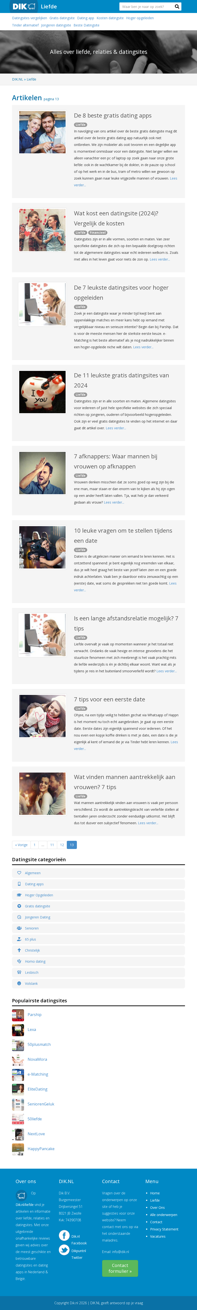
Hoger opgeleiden (140, 18)
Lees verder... (160, 259)
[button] (177, 6)
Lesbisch (31, 972)
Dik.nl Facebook (79, 1238)
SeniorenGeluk (41, 1104)
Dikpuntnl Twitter (78, 1252)
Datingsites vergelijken (29, 18)
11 (52, 844)
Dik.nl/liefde (25, 1204)
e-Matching (38, 1074)
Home (155, 1193)
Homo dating (34, 961)
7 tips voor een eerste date (109, 699)
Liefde (49, 6)
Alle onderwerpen (163, 1214)
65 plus (30, 939)
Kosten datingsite (110, 18)
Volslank (31, 983)
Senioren (31, 928)
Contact (156, 1222)
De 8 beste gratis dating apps (113, 115)
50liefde (35, 1119)
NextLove (36, 1133)
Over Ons (157, 1207)
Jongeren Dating (37, 917)
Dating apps (34, 884)
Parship (35, 1014)
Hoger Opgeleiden (38, 895)
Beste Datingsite (86, 25)
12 (62, 844)
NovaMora (37, 1059)
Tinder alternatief (25, 25)
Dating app (85, 18)
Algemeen (32, 873)
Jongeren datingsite (56, 25)
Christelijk (32, 950)
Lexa (32, 1029)
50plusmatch (39, 1044)
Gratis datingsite (62, 18)
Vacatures (158, 1236)
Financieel (98, 233)
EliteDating (38, 1089)
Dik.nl (74, 1303)
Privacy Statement (164, 1229)
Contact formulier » (120, 1268)
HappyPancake (41, 1148)
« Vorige (21, 844)
